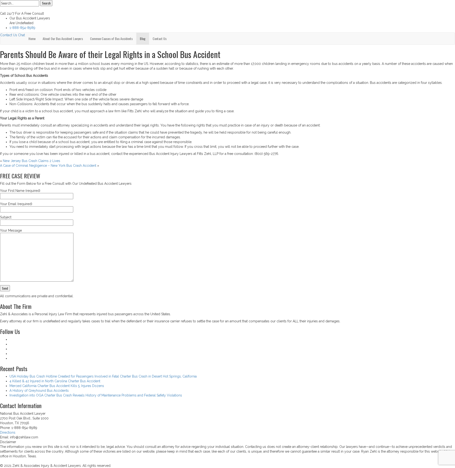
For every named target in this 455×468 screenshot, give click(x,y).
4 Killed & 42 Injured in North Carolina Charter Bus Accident (54, 381)
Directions (7, 432)
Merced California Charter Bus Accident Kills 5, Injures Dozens (56, 386)
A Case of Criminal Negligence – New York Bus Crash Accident (48, 165)
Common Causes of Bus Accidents (111, 38)
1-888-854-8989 (22, 28)
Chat (21, 35)
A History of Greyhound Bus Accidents (39, 390)
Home (32, 38)
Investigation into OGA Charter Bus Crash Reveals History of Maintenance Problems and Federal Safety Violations (95, 395)
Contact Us (8, 35)
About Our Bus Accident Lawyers (63, 38)
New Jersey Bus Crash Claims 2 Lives (31, 161)
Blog (143, 38)
